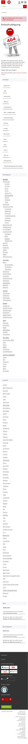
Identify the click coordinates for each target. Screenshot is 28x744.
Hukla (4, 495)
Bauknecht (5, 593)
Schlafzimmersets (7, 278)
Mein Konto (7, 134)
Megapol (5, 503)
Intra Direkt (6, 466)
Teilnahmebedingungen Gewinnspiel (13, 166)
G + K (4, 532)
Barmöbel (5, 245)
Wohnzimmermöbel (8, 206)
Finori (4, 550)
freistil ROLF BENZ (7, 440)
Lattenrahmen (6, 283)
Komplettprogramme (10, 216)
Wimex (4, 489)
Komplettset (6, 325)
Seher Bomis (6, 460)
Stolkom (5, 431)
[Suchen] (25, 6)
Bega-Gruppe (6, 570)
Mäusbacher (6, 535)
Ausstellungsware (7, 351)
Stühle (4, 366)
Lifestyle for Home (8, 529)
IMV (4, 509)
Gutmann (5, 437)
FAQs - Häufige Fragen (9, 112)
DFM (4, 578)
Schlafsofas (6, 280)
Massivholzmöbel (7, 225)
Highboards (8, 211)
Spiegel (5, 250)
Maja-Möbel (6, 411)
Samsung (5, 391)
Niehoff (5, 414)
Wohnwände (6, 204)
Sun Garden (6, 477)
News (5, 139)
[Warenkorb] (25, 2)
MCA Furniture (6, 526)
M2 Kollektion (6, 408)
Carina (4, 564)
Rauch (4, 506)
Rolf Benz (5, 515)
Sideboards (8, 220)
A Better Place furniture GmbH (10, 584)
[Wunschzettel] (22, 2)
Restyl (4, 445)
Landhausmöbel (7, 227)
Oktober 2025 (6, 607)
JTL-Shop (25, 737)
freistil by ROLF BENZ (8, 340)
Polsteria (5, 422)
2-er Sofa (7, 184)
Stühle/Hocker (8, 241)
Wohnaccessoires (7, 256)
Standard (5, 469)
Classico (5, 512)
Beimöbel (5, 252)
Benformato (6, 552)
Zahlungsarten (7, 160)
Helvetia (5, 434)
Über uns (6, 155)
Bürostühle (5, 323)
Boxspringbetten (9, 265)
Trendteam (5, 486)
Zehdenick (5, 474)
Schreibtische (6, 334)
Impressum (7, 85)
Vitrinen (7, 222)
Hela (4, 518)
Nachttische (6, 271)
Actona (5, 567)
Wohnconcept (6, 483)
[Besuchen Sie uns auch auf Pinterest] (10, 699)
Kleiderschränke (7, 274)
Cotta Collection (7, 555)
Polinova (5, 454)
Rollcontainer (6, 330)
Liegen (6, 202)
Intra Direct (6, 581)
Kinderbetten (6, 312)
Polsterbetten (8, 267)
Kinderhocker (6, 306)
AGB (5, 91)
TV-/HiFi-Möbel (7, 229)
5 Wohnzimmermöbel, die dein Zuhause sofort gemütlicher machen (13, 612)
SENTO (5, 347)
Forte (4, 521)
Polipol (5, 538)
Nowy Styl (5, 443)
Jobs (5, 144)
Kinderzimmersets (7, 317)
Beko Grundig (6, 393)
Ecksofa (7, 197)
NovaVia (5, 451)
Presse (5, 150)
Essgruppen (8, 234)
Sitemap (6, 123)
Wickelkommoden (7, 308)
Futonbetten (8, 269)
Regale (4, 254)
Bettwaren (5, 287)
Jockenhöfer (6, 498)
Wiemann (5, 480)
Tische (4, 364)
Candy (4, 547)
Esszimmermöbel (7, 231)
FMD (4, 544)
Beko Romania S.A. (8, 388)
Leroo (4, 587)
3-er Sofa (7, 186)
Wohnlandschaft (9, 195)
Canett (4, 396)
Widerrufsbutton (6, 706)
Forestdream (6, 541)
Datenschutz (7, 96)
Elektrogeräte (6, 298)
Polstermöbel (6, 182)
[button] (19, 2)
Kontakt (6, 128)
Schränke (5, 332)
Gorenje (5, 596)
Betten (4, 262)
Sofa (4, 359)
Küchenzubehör (7, 300)
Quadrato (5, 457)
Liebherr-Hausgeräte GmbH (10, 590)
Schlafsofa (7, 200)
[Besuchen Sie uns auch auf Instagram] (6, 699)
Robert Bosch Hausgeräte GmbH (11, 576)
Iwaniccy (5, 500)
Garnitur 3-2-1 (8, 193)
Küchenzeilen (6, 293)
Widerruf (6, 101)
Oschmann (5, 417)
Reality (4, 425)
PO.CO (4, 419)
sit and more (6, 448)
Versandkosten (8, 107)
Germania (5, 523)
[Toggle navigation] (3, 1)
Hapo (4, 399)
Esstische (7, 238)
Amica (4, 463)
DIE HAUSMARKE (7, 558)
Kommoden (8, 213)
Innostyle (5, 492)
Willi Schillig (6, 405)
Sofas (4, 342)
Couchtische (8, 209)
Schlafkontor (6, 428)
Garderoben (6, 247)
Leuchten (5, 243)
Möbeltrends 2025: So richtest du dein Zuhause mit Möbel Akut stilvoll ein (12, 617)
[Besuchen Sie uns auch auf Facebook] (2, 699)
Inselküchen (6, 295)
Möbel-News (6, 631)
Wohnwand (6, 362)
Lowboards (7, 218)
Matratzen (5, 285)
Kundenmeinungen (8, 118)
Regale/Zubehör (7, 315)
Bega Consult (6, 573)
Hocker (7, 191)
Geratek (5, 385)
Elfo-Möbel (6, 561)
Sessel (6, 188)
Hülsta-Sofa (6, 402)
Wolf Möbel (6, 471)
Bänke (6, 236)
